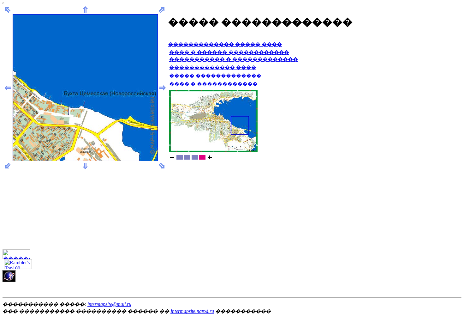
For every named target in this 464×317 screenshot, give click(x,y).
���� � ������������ (213, 84)
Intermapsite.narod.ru (192, 311)
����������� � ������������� (233, 59)
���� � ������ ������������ (229, 52)
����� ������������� (215, 75)
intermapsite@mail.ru (109, 304)
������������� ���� (212, 67)
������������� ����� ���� (225, 44)
